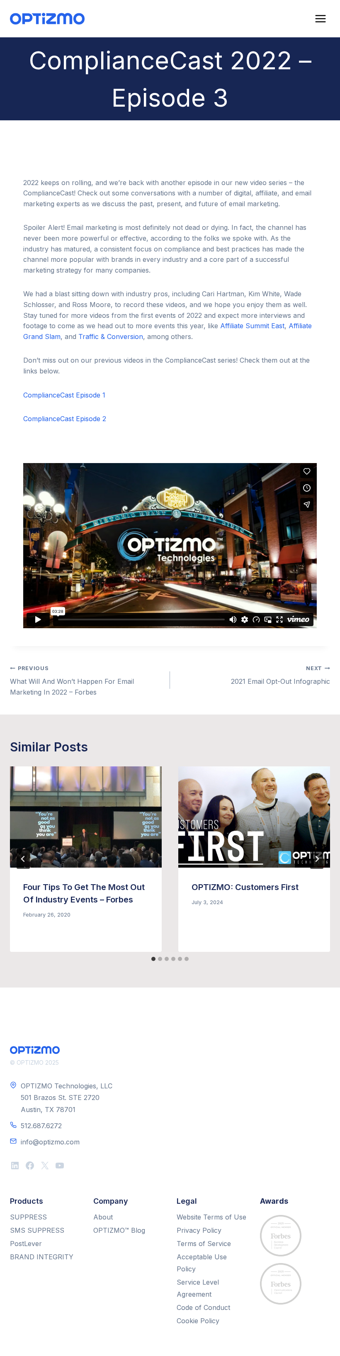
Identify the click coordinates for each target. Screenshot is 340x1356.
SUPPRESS (28, 1217)
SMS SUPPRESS (37, 1230)
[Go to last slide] (23, 859)
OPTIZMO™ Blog (119, 1230)
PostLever (26, 1243)
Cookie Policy (198, 1321)
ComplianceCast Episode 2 (64, 419)
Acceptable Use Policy (202, 1263)
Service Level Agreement (198, 1288)
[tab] (153, 959)
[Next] (316, 859)
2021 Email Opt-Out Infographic (280, 675)
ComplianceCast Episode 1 (64, 395)
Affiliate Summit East (252, 326)
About (103, 1217)
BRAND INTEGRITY (41, 1257)
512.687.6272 (41, 1126)
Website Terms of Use (211, 1217)
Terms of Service (204, 1243)
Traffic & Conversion (110, 336)
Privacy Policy (199, 1230)
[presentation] (86, 817)
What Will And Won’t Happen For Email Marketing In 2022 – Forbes (72, 680)
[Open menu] (320, 18)
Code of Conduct (203, 1307)
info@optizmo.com (50, 1142)
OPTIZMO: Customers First (245, 887)
